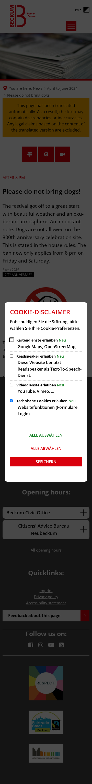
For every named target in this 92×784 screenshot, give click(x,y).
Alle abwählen (46, 448)
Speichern (46, 461)
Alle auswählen (46, 435)
